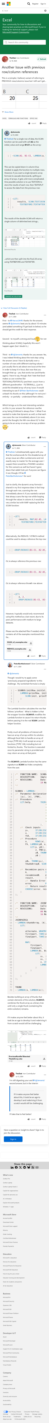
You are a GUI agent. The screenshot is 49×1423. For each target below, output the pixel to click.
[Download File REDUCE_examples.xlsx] (30, 649)
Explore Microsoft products (11, 1203)
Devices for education (9, 1262)
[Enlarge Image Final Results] (24, 278)
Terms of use (7, 1416)
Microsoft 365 (7, 1309)
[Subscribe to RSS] (33, 1167)
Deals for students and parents (12, 1282)
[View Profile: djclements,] (6, 133)
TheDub (12, 58)
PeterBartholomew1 (22, 663)
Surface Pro (6, 1179)
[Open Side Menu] (3, 4)
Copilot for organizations (10, 1191)
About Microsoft (8, 1380)
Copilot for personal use (10, 1195)
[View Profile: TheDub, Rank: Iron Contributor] (5, 59)
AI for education (8, 1286)
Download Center (8, 1222)
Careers (5, 1376)
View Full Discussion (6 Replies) (15, 308)
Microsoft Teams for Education (12, 1266)
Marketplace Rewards (9, 1361)
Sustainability (7, 1404)
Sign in (13, 1139)
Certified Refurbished (9, 1238)
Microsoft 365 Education (10, 1270)
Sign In (43, 4)
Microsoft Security (8, 1301)
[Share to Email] (37, 1167)
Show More (9, 112)
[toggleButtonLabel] (45, 10)
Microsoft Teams (8, 1317)
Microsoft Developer (9, 1341)
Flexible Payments (8, 1246)
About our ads (7, 1419)
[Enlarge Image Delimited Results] (24, 237)
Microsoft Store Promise (10, 1242)
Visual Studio (7, 1365)
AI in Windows (7, 1199)
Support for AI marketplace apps (13, 1349)
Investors (6, 1392)
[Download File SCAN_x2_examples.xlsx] (31, 643)
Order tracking (7, 1234)
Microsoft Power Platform (10, 1313)
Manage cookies (37, 1414)
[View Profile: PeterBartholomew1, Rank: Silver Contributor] (10, 664)
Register (35, 4)
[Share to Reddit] (24, 1167)
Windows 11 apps (8, 1207)
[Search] (28, 3)
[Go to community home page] (9, 4)
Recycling (37, 1416)
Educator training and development (13, 1278)
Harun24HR (17, 320)
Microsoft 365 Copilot (9, 1321)
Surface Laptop (7, 1183)
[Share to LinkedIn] (12, 1167)
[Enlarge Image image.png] (27, 1041)
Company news (7, 1384)
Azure (5, 1337)
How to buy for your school (11, 1274)
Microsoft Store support (10, 1226)
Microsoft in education (10, 1258)
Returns (5, 1230)
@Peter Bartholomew (29, 390)
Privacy (27, 1414)
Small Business (7, 1325)
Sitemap (5, 1414)
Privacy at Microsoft (9, 1388)
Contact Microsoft (16, 1414)
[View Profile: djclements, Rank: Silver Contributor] (8, 446)
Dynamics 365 (7, 1305)
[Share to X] (20, 1167)
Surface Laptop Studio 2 (10, 1187)
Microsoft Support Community (16, 32)
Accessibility (7, 1400)
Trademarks (17, 1416)
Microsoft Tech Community (11, 1353)
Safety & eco (28, 1416)
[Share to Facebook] (16, 1167)
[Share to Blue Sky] (28, 1167)
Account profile (7, 1218)
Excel (6, 11)
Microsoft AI (6, 1297)
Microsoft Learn (8, 1345)
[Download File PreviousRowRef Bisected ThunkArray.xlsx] (44, 1059)
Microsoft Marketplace (10, 1357)
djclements (15, 132)
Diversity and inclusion (10, 1396)
